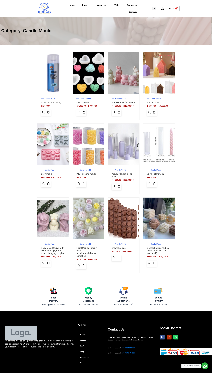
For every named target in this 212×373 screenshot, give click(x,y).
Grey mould (46, 174)
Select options (84, 113)
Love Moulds (82, 102)
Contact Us (132, 5)
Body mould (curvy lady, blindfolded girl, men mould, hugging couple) (52, 251)
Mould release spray (51, 102)
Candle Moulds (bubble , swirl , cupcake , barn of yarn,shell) (158, 251)
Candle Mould (50, 98)
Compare (132, 12)
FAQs (116, 5)
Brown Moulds (119, 248)
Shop (84, 5)
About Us (101, 5)
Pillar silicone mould (86, 174)
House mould (153, 102)
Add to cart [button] (48, 113)
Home (72, 5)
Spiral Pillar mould (155, 174)
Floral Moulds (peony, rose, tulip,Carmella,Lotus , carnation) (86, 252)
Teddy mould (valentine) (123, 102)
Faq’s (82, 346)
